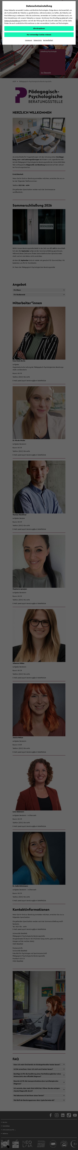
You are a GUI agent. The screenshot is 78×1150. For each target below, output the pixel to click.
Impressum (28, 40)
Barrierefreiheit (48, 40)
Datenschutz (38, 40)
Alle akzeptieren (39, 28)
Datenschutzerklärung (12, 21)
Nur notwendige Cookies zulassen (39, 34)
